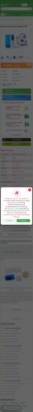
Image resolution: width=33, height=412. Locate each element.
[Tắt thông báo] (29, 189)
